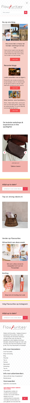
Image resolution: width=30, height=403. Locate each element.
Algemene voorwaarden (9, 383)
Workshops (6, 366)
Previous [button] (4, 152)
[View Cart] (25, 398)
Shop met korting (8, 353)
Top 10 (5, 360)
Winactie (5, 358)
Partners (5, 362)
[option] (15, 153)
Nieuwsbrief (6, 364)
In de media (6, 370)
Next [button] (25, 152)
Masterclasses (7, 378)
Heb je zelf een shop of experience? (13, 376)
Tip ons (5, 368)
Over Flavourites (7, 351)
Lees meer (15, 59)
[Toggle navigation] (27, 2)
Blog (4, 356)
